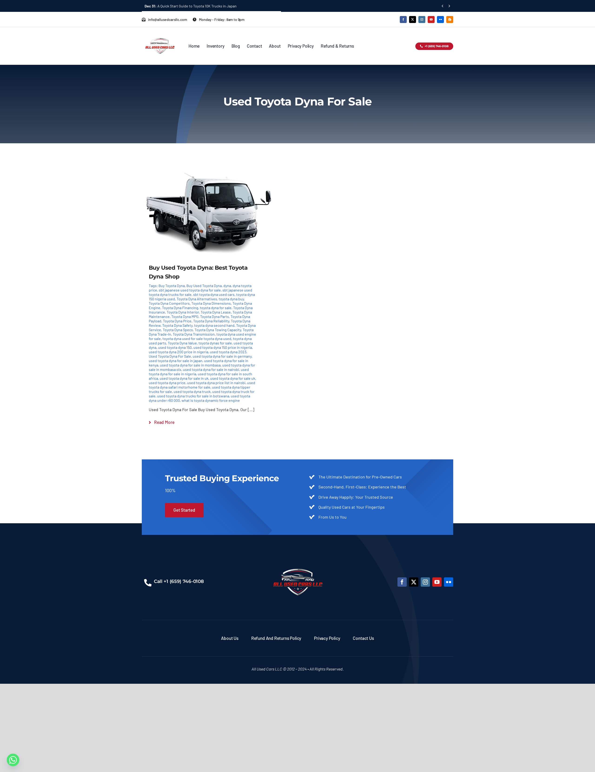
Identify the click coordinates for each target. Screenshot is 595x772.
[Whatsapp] (13, 760)
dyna (227, 285)
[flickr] (440, 19)
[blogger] (449, 19)
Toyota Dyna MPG (184, 316)
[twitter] (412, 19)
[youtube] (431, 19)
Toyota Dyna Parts (214, 316)
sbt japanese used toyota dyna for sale (190, 290)
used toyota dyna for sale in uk (184, 378)
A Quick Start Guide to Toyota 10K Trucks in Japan (191, 6)
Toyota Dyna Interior (183, 312)
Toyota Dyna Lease (216, 312)
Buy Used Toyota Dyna (204, 285)
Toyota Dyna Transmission (194, 334)
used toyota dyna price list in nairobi (216, 382)
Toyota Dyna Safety (177, 325)
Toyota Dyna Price (177, 321)
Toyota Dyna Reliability (211, 321)
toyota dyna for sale (215, 307)
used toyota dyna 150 (175, 347)
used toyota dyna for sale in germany (222, 356)
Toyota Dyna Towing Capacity (218, 329)
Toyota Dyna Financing (180, 307)
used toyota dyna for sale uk (232, 378)
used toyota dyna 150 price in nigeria (222, 347)
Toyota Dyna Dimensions (211, 303)
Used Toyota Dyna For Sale (170, 356)
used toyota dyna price (167, 382)
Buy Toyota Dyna (172, 285)
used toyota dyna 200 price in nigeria (178, 352)
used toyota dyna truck (192, 391)
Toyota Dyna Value (182, 343)
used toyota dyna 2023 (228, 352)
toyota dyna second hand (214, 325)
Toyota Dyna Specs (178, 329)
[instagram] (421, 19)
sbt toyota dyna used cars (214, 294)
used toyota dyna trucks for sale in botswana (193, 396)
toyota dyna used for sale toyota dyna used (196, 338)
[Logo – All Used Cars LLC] (160, 33)
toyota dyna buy (231, 299)
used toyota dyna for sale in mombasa (190, 365)
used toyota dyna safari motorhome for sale (202, 384)
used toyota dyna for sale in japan (175, 360)
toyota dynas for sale (215, 343)
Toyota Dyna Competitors (169, 303)
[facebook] (403, 19)
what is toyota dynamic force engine (211, 400)
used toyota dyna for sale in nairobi (211, 369)
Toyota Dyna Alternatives (197, 299)
